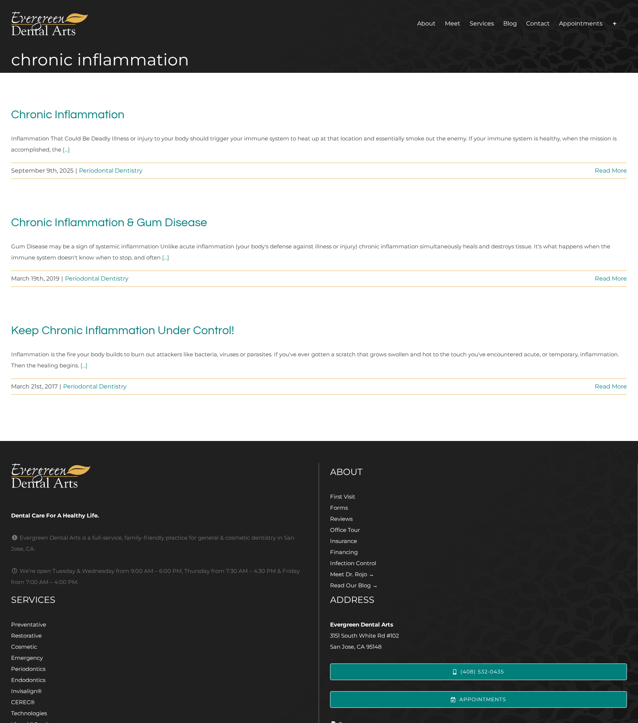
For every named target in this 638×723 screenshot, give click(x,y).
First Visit (342, 496)
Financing (344, 552)
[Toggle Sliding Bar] (615, 23)
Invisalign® (26, 691)
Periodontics (28, 668)
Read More (611, 170)
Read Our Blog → (354, 585)
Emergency (27, 657)
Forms (339, 507)
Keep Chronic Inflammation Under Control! (122, 331)
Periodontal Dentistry (111, 170)
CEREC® (23, 702)
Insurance (343, 540)
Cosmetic (24, 646)
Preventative (28, 624)
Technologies (29, 713)
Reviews (341, 518)
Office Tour (345, 529)
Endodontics (28, 679)
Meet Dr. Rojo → (352, 574)
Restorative (26, 635)
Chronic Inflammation (67, 115)
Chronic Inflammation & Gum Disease (109, 223)
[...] (66, 149)
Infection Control (353, 563)
